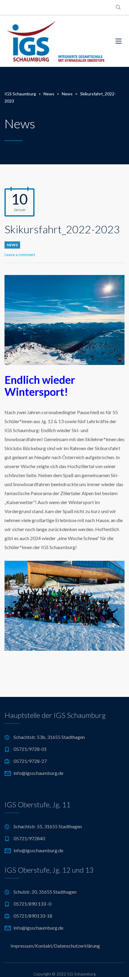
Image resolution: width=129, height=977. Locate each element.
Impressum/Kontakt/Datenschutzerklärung (55, 946)
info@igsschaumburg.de (38, 773)
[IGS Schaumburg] (55, 41)
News (12, 245)
